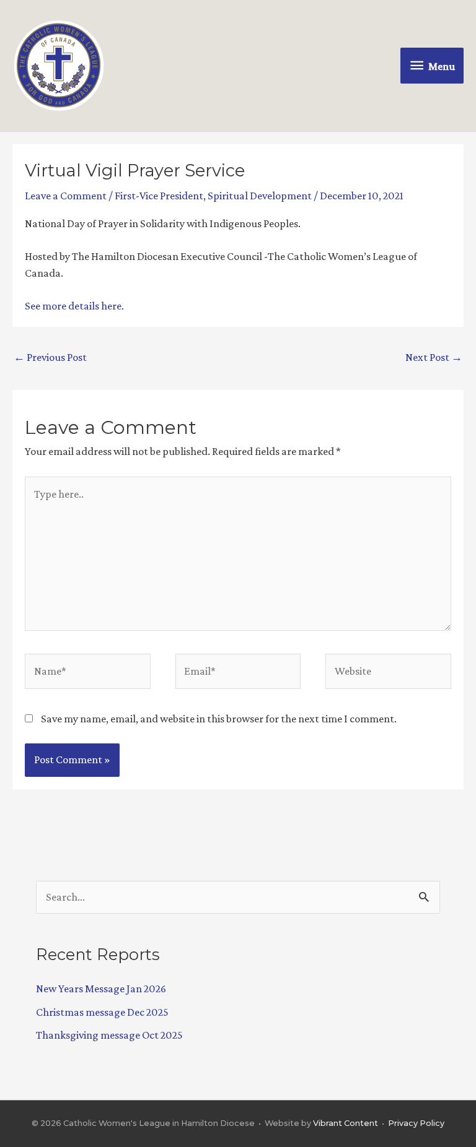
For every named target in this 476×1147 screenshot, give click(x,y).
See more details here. (74, 306)
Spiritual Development (260, 195)
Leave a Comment (66, 195)
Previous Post (50, 357)
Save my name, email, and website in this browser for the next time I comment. (219, 718)
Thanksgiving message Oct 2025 (109, 1035)
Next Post (433, 357)
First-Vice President (159, 195)
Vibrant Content (345, 1123)
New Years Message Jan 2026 (101, 988)
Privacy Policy (416, 1123)
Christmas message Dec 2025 (102, 1012)
